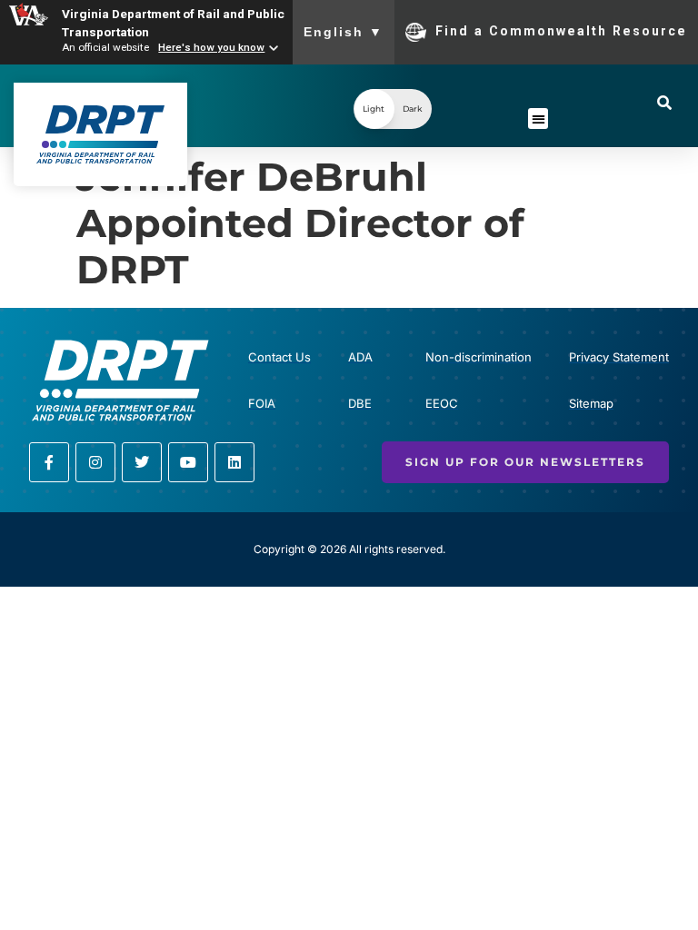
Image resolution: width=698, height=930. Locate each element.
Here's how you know (211, 47)
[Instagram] (95, 462)
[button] (393, 109)
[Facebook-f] (49, 462)
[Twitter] (142, 462)
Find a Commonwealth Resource (561, 31)
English (344, 32)
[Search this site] (664, 103)
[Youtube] (188, 462)
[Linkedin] (234, 462)
